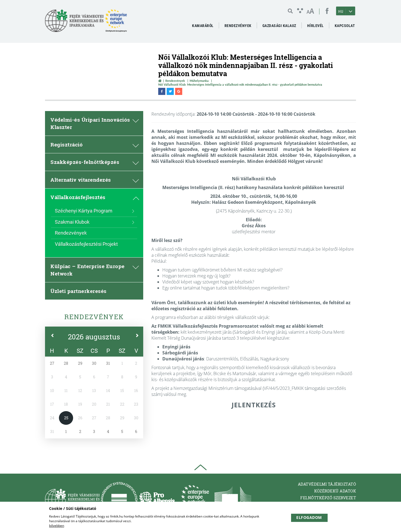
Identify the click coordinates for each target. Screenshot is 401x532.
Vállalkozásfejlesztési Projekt (86, 244)
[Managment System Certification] (119, 499)
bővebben (56, 525)
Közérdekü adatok (335, 491)
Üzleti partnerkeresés (78, 291)
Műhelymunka (199, 80)
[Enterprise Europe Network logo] (194, 499)
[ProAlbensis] (157, 499)
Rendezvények (175, 80)
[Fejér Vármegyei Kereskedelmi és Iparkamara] (86, 22)
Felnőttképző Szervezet (328, 498)
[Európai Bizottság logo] (232, 499)
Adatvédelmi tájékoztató (327, 484)
